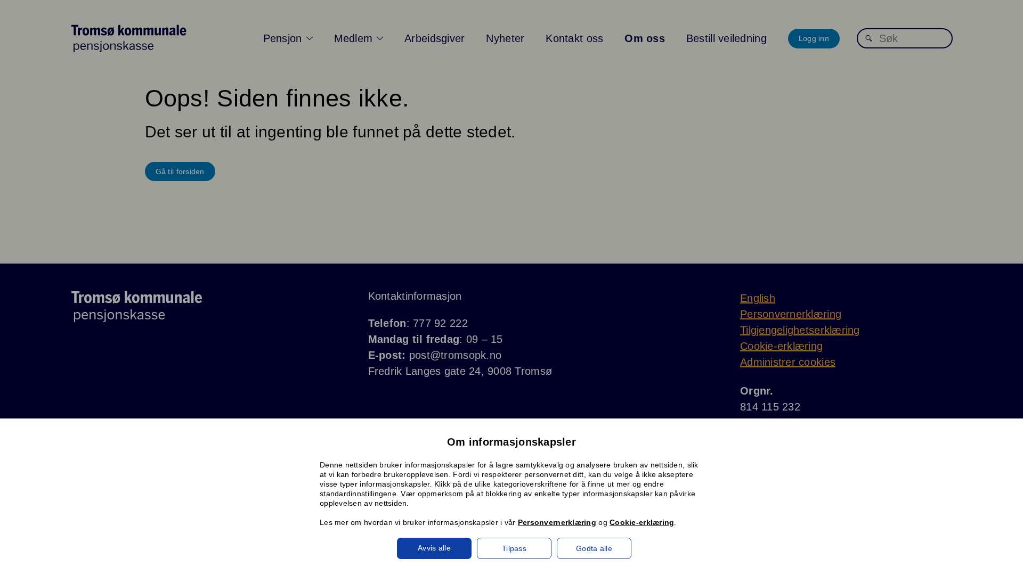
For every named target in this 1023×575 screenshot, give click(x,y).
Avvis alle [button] (434, 548)
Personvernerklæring (557, 522)
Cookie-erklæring (642, 522)
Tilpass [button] (514, 548)
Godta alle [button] (594, 548)
